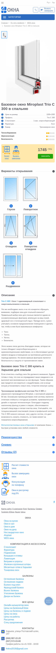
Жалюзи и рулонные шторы (17, 564)
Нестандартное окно (14, 532)
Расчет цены (6, 157)
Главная (4, 23)
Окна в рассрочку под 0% (20, 491)
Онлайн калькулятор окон (16, 605)
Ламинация (9, 558)
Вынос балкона (11, 590)
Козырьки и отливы (13, 556)
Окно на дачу (10, 529)
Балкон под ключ (12, 585)
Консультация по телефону (18, 483)
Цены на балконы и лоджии (17, 611)
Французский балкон (14, 588)
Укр (53, 3)
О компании (17, 509)
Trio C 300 (5, 301)
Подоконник (9, 553)
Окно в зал (9, 524)
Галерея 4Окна (7, 512)
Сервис (39, 509)
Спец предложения (13, 622)
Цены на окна (10, 614)
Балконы (31, 509)
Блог (25, 509)
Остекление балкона (14, 579)
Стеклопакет (10, 547)
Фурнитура (9, 550)
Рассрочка (9, 619)
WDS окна (31, 23)
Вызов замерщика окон (20, 475)
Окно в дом (9, 527)
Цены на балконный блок (16, 608)
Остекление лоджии (13, 582)
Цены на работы (12, 617)
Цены (23, 512)
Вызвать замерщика (48, 10)
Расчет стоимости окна (20, 466)
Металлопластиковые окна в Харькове (17, 425)
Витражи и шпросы (13, 561)
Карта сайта (6, 509)
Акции (17, 512)
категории (14, 17)
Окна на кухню (11, 521)
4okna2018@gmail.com (17, 649)
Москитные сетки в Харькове (18, 567)
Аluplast (7, 535)
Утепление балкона (13, 593)
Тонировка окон (11, 570)
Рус (48, 3)
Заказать (45, 156)
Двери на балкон (12, 596)
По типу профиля (17, 23)
